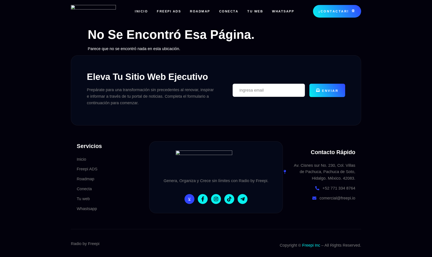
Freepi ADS (169, 11)
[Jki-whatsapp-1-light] (189, 199)
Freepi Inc (311, 245)
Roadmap (200, 11)
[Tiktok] (229, 199)
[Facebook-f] (203, 199)
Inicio (141, 11)
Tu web (255, 11)
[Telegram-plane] (243, 199)
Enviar (330, 91)
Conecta (228, 11)
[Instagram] (216, 199)
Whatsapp (283, 11)
